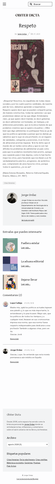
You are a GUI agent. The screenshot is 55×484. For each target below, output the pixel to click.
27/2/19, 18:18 (29, 303)
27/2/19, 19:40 (29, 350)
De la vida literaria (27, 460)
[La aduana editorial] (10, 263)
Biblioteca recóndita (15, 463)
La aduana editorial (32, 263)
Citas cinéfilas (41, 460)
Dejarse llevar (29, 281)
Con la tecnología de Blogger (27, 479)
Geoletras (28, 463)
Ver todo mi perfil (27, 220)
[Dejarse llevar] (10, 282)
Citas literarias (9, 183)
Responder (14, 339)
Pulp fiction (11, 466)
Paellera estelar (30, 245)
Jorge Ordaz (22, 34)
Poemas (37, 463)
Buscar (31, 4)
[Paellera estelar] (10, 245)
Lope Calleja (16, 303)
